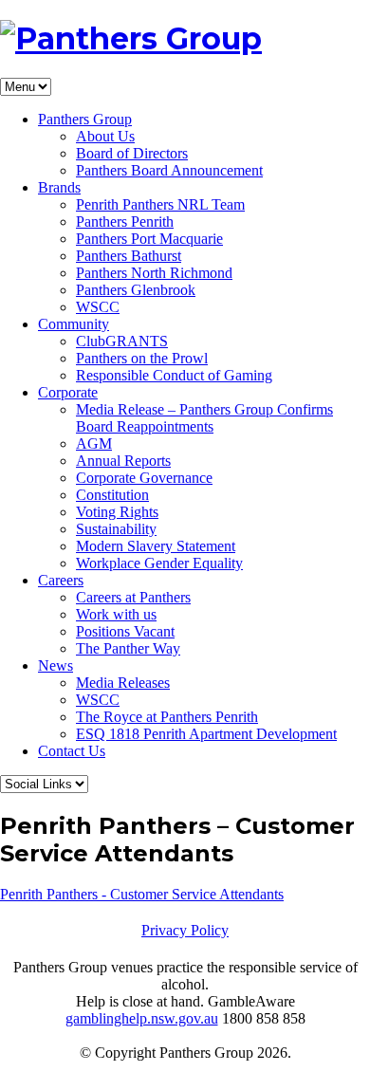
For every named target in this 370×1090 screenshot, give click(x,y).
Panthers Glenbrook (135, 290)
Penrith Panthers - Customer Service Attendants (142, 894)
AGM (94, 443)
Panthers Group (85, 119)
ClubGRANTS (122, 341)
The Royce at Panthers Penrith (167, 717)
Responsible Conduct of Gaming (174, 375)
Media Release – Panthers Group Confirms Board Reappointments (204, 417)
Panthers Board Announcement (169, 170)
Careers (60, 580)
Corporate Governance (144, 478)
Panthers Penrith (125, 221)
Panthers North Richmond (154, 273)
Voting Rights (117, 512)
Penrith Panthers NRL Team (160, 204)
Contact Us (71, 751)
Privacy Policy (185, 930)
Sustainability (116, 529)
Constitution (112, 495)
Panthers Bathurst (128, 256)
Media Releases (123, 682)
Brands (59, 187)
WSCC (98, 307)
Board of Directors (132, 153)
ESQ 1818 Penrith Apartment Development (206, 734)
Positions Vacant (125, 631)
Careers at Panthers (133, 597)
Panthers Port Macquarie (149, 239)
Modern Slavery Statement (155, 546)
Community (73, 324)
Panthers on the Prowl (142, 358)
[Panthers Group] (131, 38)
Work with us (116, 614)
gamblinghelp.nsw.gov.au (141, 1018)
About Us (105, 136)
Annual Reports (123, 461)
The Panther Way (128, 648)
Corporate (68, 392)
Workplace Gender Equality (159, 563)
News (55, 665)
